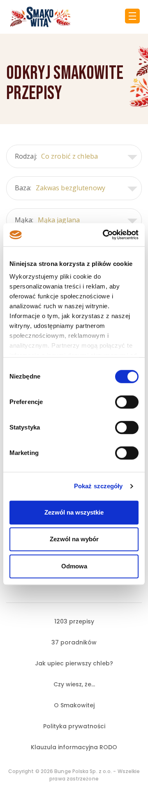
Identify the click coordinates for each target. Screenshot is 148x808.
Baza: (60, 187)
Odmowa (74, 566)
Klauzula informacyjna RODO (74, 747)
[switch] (127, 402)
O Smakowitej (74, 705)
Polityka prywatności (74, 726)
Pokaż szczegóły (98, 485)
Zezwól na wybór (74, 539)
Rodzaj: (56, 156)
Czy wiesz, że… (74, 684)
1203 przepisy (74, 621)
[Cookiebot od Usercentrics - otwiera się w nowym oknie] (104, 234)
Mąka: (47, 219)
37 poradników (74, 642)
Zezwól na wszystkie (74, 512)
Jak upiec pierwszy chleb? (74, 663)
